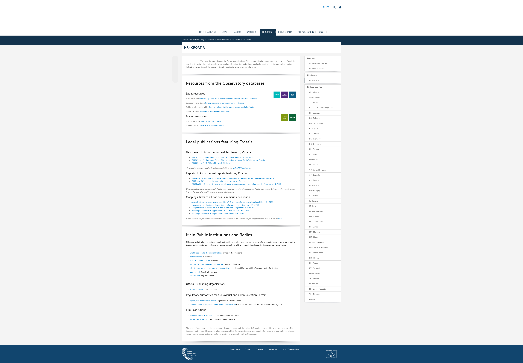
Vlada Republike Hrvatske (200, 260)
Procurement (272, 349)
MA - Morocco (314, 232)
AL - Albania (314, 92)
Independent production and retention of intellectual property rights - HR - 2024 (225, 205)
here (279, 218)
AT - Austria (314, 102)
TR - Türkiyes (314, 294)
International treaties (318, 63)
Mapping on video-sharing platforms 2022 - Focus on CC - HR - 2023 (220, 210)
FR (328, 7)
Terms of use (235, 349)
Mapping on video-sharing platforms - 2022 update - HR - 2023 (217, 213)
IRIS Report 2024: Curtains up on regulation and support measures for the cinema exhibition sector (232, 178)
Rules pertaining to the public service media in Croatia (231, 107)
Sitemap (259, 349)
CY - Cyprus (314, 128)
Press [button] (320, 32)
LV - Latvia (313, 227)
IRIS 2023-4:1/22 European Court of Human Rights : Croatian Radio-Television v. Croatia (228, 160)
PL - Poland (313, 263)
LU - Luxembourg (316, 221)
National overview (316, 68)
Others (312, 299)
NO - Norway (314, 258)
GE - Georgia (314, 175)
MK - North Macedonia (318, 247)
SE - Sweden (314, 278)
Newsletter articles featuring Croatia (215, 111)
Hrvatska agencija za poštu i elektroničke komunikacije (213, 304)
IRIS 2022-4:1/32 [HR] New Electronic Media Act (211, 163)
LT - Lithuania (314, 216)
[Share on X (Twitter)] (175, 64)
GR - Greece (314, 180)
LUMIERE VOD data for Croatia (211, 125)
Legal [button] (224, 32)
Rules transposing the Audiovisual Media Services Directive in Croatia (228, 98)
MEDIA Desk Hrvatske (198, 319)
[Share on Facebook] (175, 69)
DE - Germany (314, 139)
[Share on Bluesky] (175, 59)
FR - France (313, 164)
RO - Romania (314, 273)
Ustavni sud (195, 272)
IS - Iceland (313, 201)
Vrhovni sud (195, 275)
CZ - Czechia (314, 133)
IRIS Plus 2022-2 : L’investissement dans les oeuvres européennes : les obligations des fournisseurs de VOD (236, 184)
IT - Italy (312, 206)
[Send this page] (175, 80)
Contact (248, 349)
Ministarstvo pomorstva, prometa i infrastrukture (210, 268)
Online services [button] (285, 32)
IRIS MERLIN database (241, 168)
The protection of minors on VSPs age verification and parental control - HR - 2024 (226, 207)
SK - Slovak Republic (317, 289)
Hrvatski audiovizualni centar (202, 315)
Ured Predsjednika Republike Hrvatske (206, 253)
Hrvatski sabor (196, 256)
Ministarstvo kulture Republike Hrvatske (206, 264)
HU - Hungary (314, 190)
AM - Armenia (314, 97)
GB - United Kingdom (318, 170)
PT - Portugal (314, 268)
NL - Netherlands (316, 252)
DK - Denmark (315, 144)
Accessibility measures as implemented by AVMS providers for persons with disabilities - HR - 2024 (232, 202)
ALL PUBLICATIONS (306, 32)
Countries (311, 58)
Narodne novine (196, 289)
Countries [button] (267, 32)
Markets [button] (237, 32)
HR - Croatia (312, 75)
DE (324, 7)
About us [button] (211, 32)
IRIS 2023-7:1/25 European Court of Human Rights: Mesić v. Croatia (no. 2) (222, 157)
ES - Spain (313, 154)
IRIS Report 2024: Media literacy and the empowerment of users (217, 181)
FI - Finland (314, 159)
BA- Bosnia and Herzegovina (321, 108)
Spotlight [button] (251, 32)
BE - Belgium (314, 113)
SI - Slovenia (314, 283)
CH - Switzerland (316, 123)
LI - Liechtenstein (316, 211)
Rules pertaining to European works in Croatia (224, 103)
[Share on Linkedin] (175, 74)
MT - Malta (313, 237)
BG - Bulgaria (314, 118)
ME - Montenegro (316, 242)
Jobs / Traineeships (291, 349)
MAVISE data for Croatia (211, 121)
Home (201, 32)
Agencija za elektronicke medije (203, 300)
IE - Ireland (313, 196)
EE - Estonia (314, 149)
